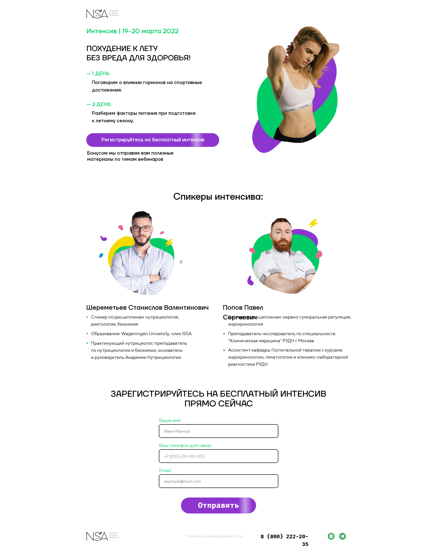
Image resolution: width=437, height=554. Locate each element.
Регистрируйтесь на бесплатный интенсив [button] (152, 140)
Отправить (218, 505)
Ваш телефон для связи (185, 445)
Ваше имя (170, 420)
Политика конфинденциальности (214, 536)
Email (165, 470)
